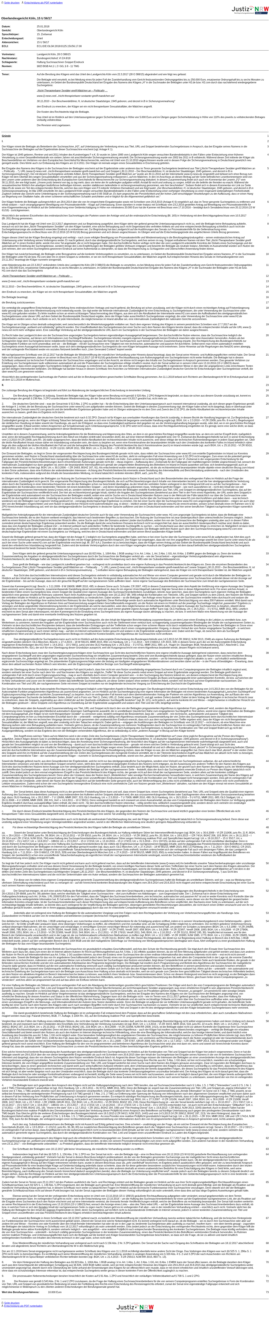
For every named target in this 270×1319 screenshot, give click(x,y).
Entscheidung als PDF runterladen (43, 2)
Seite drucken (12, 2)
